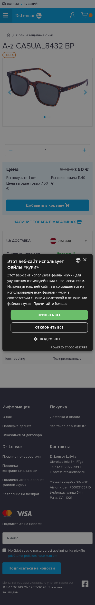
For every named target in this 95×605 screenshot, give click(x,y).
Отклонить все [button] (49, 327)
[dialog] (47, 303)
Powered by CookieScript (69, 347)
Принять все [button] (49, 315)
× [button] (84, 260)
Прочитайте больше (50, 303)
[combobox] (78, 260)
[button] (47, 339)
